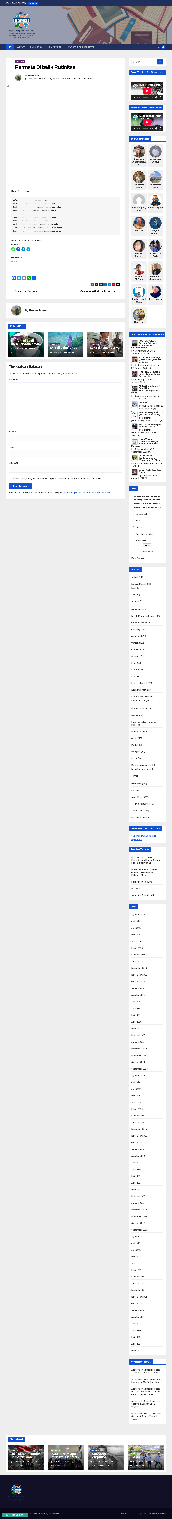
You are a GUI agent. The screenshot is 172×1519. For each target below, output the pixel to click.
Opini (133, 738)
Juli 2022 (135, 1243)
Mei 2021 (135, 1337)
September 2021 (139, 1310)
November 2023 (139, 1136)
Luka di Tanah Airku (104, 347)
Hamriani (70, 352)
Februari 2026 (138, 954)
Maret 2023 (137, 1189)
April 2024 (136, 1102)
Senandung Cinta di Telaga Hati (98, 291)
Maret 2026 (137, 948)
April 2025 (136, 1022)
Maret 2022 (137, 1270)
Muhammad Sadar (151, 406)
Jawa (134, 594)
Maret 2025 (137, 1028)
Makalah (135, 715)
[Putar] (134, 97)
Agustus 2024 (138, 1075)
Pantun (134, 745)
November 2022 (139, 1216)
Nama (12, 431)
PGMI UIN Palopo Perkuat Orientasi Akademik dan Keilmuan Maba (144, 872)
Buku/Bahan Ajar (139, 769)
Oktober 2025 (138, 981)
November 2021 (139, 1297)
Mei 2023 (135, 1176)
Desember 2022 (139, 1209)
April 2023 (136, 1183)
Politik (134, 758)
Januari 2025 (137, 1042)
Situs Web (13, 463)
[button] (159, 47)
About (21, 47)
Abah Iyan (139, 322)
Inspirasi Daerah (139, 683)
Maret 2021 (136, 1350)
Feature (135, 669)
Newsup (42, 1514)
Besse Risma (33, 75)
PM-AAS (135, 888)
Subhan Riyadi (155, 207)
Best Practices (138, 700)
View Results (147, 551)
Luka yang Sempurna (141, 882)
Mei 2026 (135, 934)
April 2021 (136, 1344)
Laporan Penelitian (140, 696)
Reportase (136, 783)
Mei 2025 (135, 1015)
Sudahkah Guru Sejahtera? (144, 1372)
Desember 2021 (139, 1290)
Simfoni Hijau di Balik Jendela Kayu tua (25, 344)
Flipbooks (55, 47)
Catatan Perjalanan (140, 622)
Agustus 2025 (138, 995)
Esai (133, 663)
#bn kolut (46, 78)
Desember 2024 (139, 1048)
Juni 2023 (136, 1169)
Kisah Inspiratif (138, 690)
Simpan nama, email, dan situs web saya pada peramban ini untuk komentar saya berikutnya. (56, 478)
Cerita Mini (136, 636)
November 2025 (139, 975)
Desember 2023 (139, 1129)
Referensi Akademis (141, 765)
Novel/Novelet (138, 731)
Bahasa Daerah (138, 584)
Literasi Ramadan (139, 708)
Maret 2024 (137, 1109)
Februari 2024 (138, 1115)
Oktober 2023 (138, 1142)
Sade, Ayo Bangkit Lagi (142, 895)
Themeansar (54, 1514)
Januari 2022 (137, 1283)
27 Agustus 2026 (21, 1462)
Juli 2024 (136, 1082)
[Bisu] (155, 97)
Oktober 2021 (137, 1303)
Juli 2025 (135, 1001)
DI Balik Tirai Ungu (63, 347)
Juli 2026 (135, 921)
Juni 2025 (136, 1008)
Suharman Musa (142, 449)
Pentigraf (135, 751)
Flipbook (135, 676)
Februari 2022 (138, 1276)
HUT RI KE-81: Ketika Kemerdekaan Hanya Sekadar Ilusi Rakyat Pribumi (146, 860)
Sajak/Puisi (20, 61)
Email (12, 447)
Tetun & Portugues (140, 804)
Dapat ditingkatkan (145, 534)
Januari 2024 (137, 1122)
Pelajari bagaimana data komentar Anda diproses (87, 492)
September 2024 (139, 1069)
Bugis (134, 588)
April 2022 (136, 1263)
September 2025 (139, 988)
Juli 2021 (135, 1323)
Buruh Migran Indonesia (143, 616)
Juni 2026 (136, 928)
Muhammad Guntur (144, 351)
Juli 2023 (135, 1162)
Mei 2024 (136, 1095)
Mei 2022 (135, 1256)
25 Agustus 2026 (141, 1462)
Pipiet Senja (136, 839)
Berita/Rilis (136, 609)
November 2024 (139, 1055)
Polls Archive (137, 558)
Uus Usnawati (155, 299)
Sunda (134, 601)
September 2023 (139, 1149)
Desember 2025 (139, 968)
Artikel (134, 577)
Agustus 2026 (138, 914)
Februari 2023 (138, 1196)
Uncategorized (138, 817)
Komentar (14, 379)
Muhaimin (110, 352)
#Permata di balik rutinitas (79, 78)
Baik (138, 520)
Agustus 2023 (138, 1156)
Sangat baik (141, 514)
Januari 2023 (137, 1203)
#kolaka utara (59, 78)
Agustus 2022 (138, 1236)
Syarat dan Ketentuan (81, 47)
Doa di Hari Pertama (26, 291)
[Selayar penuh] (160, 97)
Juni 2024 (136, 1089)
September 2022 (139, 1230)
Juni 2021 (136, 1330)
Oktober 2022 (138, 1223)
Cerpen (135, 643)
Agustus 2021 (137, 1317)
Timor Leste (137, 810)
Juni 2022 (136, 1250)
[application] (147, 91)
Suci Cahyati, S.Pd (143, 379)
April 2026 (136, 941)
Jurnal (134, 775)
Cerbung (135, 629)
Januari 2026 (137, 961)
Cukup (139, 527)
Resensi (135, 790)
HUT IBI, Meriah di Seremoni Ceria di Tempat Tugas (146, 1416)
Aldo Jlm (139, 230)
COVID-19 (136, 649)
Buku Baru (36, 47)
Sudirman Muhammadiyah (138, 162)
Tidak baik (141, 540)
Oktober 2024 (138, 1062)
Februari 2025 (138, 1035)
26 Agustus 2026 (61, 1462)
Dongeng (135, 656)
